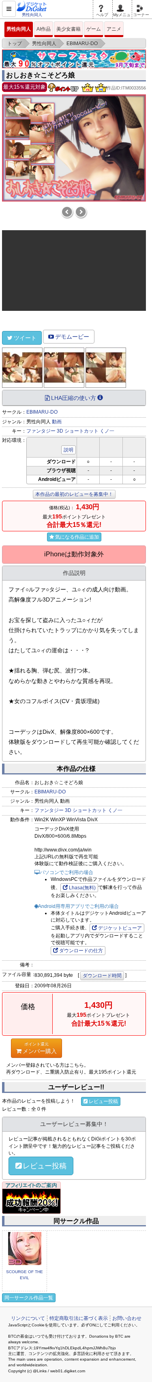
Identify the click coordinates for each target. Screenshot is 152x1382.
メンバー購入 (40, 1048)
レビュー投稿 (103, 1101)
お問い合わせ (126, 1318)
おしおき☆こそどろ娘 (40, 75)
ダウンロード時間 (102, 975)
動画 (57, 422)
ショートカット (81, 431)
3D (60, 431)
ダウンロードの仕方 (81, 950)
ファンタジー (41, 431)
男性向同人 (18, 29)
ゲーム (93, 29)
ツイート (25, 338)
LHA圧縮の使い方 (73, 398)
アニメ (114, 29)
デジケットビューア (120, 928)
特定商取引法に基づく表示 (78, 1318)
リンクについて (28, 1318)
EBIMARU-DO (42, 412)
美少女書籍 (68, 29)
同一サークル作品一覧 (28, 1298)
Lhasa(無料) (82, 888)
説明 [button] (68, 450)
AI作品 (43, 29)
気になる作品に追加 (77, 537)
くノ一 (107, 431)
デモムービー (72, 336)
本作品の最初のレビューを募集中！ (74, 494)
